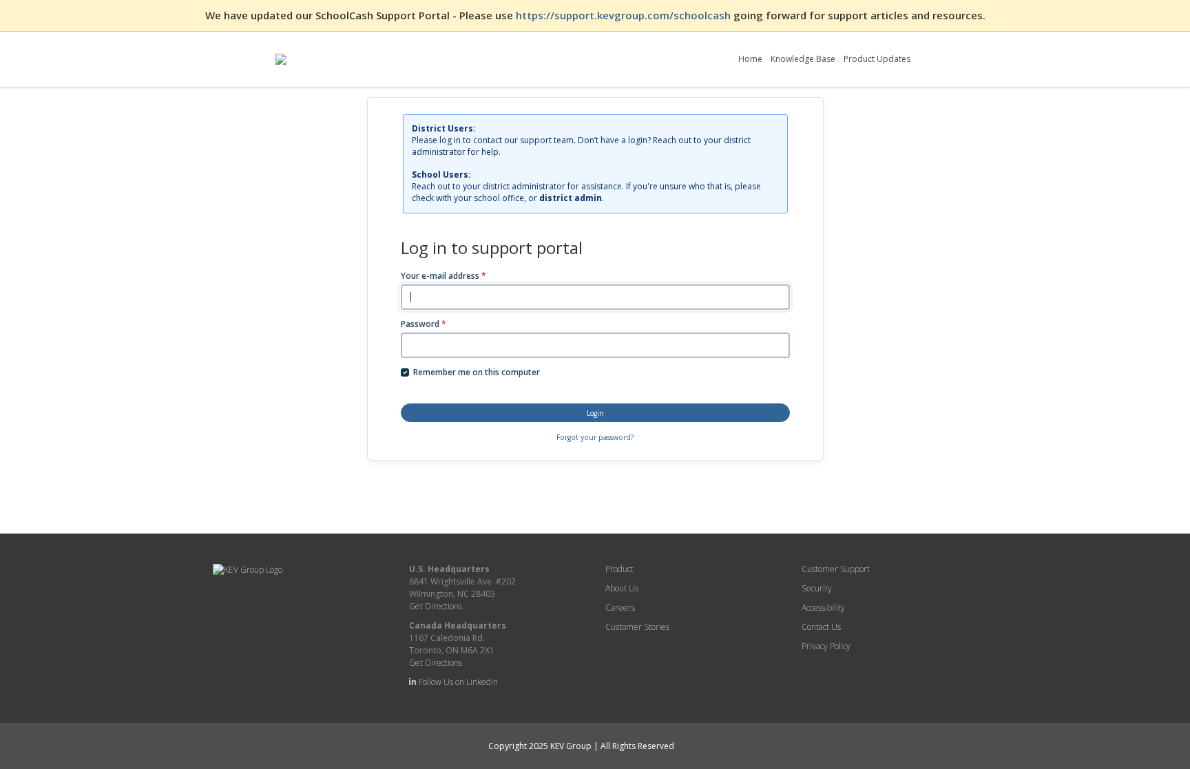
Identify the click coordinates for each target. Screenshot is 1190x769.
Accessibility (823, 607)
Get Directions (435, 606)
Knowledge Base (803, 59)
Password (423, 324)
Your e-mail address (443, 276)
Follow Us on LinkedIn (457, 682)
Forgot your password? (595, 437)
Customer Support (836, 569)
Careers (620, 607)
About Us (621, 588)
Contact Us (821, 627)
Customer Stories (637, 627)
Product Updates (877, 59)
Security (817, 588)
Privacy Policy (826, 646)
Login (595, 413)
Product (619, 569)
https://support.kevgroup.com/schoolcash (624, 15)
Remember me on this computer (476, 372)
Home (750, 59)
